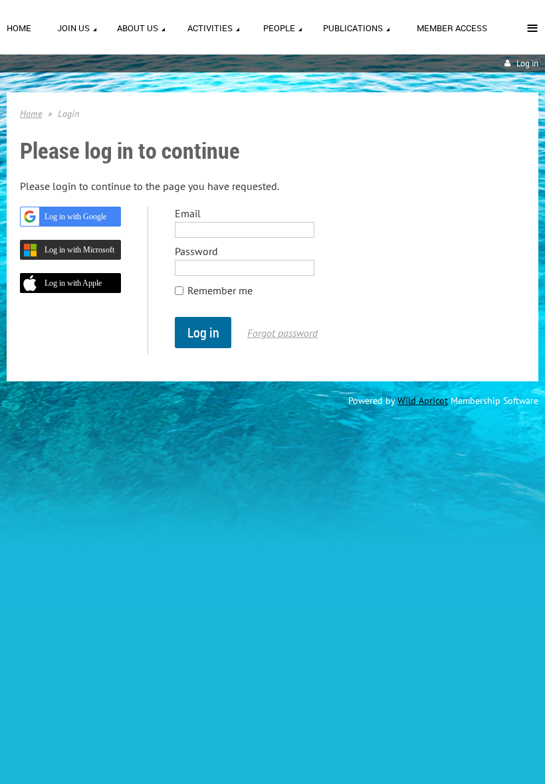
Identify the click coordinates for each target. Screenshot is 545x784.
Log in (527, 63)
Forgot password (282, 333)
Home (31, 114)
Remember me (220, 290)
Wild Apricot (422, 401)
